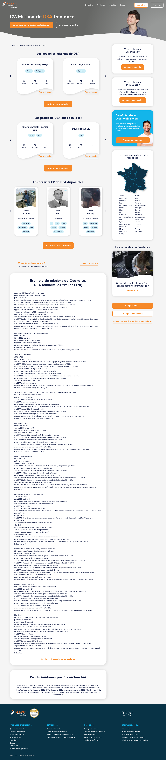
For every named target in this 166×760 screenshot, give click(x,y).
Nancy (121, 234)
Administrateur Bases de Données (29, 45)
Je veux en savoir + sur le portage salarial (132, 321)
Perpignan (139, 208)
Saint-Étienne (140, 217)
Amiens (122, 196)
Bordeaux (122, 200)
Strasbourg (139, 219)
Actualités (112, 5)
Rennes (137, 210)
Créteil (121, 208)
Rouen (137, 212)
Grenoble (122, 215)
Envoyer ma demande (133, 140)
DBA (37, 285)
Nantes (137, 196)
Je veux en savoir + (89, 263)
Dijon (121, 210)
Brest (121, 203)
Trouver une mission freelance (94, 732)
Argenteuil (122, 198)
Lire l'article (132, 291)
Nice (136, 198)
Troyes (137, 229)
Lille (120, 219)
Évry (120, 212)
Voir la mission (45, 92)
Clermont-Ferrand (125, 205)
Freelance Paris (140, 205)
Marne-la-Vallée (124, 224)
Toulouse (138, 224)
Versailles (138, 231)
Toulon (137, 222)
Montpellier (123, 231)
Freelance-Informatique (27, 755)
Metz (121, 229)
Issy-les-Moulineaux (126, 217)
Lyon (121, 222)
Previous (10, 76)
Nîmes (137, 200)
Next (106, 76)
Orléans (138, 203)
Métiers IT (13, 45)
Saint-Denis (139, 215)
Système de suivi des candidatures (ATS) (61, 737)
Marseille (122, 227)
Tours (137, 227)
